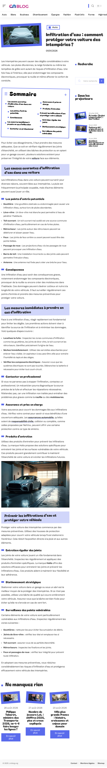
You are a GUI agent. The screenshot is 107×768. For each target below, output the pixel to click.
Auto (55, 27)
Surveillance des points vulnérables (52, 132)
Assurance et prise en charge (52, 103)
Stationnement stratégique (54, 126)
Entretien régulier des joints (51, 121)
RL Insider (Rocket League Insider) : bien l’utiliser (97, 117)
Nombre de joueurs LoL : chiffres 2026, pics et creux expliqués (35, 717)
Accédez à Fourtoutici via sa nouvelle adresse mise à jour (96, 143)
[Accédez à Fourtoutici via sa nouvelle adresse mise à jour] (81, 142)
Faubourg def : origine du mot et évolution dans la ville (96, 130)
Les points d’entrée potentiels (18, 111)
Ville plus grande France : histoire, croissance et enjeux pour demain (60, 719)
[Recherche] (92, 6)
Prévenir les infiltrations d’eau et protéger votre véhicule (53, 114)
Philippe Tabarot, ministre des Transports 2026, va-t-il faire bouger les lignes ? (10, 720)
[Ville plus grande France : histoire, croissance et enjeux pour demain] (59, 697)
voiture (35, 158)
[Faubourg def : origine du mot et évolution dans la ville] (81, 128)
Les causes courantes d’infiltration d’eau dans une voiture (19, 104)
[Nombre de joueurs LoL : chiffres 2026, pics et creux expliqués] (36, 697)
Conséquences (16, 117)
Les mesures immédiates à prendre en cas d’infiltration (19, 123)
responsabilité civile (22, 421)
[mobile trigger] (5, 6)
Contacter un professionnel (21, 128)
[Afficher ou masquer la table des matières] (52, 95)
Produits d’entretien (51, 108)
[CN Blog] (19, 6)
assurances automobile (41, 417)
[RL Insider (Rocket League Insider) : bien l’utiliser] (80, 116)
